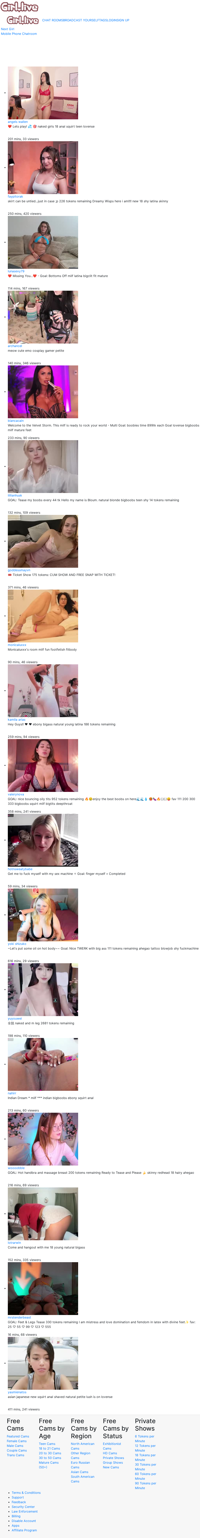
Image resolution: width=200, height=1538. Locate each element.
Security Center (23, 1507)
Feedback (19, 1502)
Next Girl (7, 29)
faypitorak (15, 196)
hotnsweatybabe (20, 869)
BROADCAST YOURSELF (81, 20)
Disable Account (24, 1521)
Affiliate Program (25, 1530)
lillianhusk (15, 495)
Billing (16, 1516)
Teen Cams (47, 1444)
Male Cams (15, 1446)
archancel (15, 346)
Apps (15, 1525)
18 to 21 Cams (49, 1448)
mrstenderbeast (19, 1317)
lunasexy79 (16, 271)
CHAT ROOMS (52, 20)
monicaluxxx (17, 645)
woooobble (16, 1168)
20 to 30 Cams (50, 1453)
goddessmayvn (19, 570)
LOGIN (112, 20)
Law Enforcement (25, 1511)
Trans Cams (15, 1455)
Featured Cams (18, 1436)
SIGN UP (123, 20)
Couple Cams (17, 1450)
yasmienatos (17, 1392)
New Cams (111, 1467)
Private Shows (113, 1458)
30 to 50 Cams (50, 1458)
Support (18, 1497)
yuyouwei (15, 1018)
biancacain (16, 421)
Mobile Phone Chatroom (19, 34)
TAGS (103, 20)
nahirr (12, 1093)
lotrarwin (14, 1243)
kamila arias (16, 719)
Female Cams (17, 1441)
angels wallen (18, 122)
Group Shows (113, 1462)
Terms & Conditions (26, 1493)
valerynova (16, 794)
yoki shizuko (17, 944)
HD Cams (110, 1453)
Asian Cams (79, 1472)
